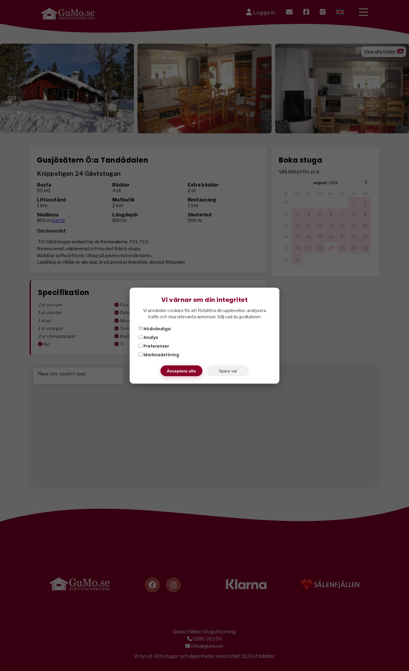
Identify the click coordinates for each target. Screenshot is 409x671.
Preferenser (156, 346)
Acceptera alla (181, 370)
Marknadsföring (161, 354)
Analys (150, 337)
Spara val (228, 370)
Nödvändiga (157, 328)
